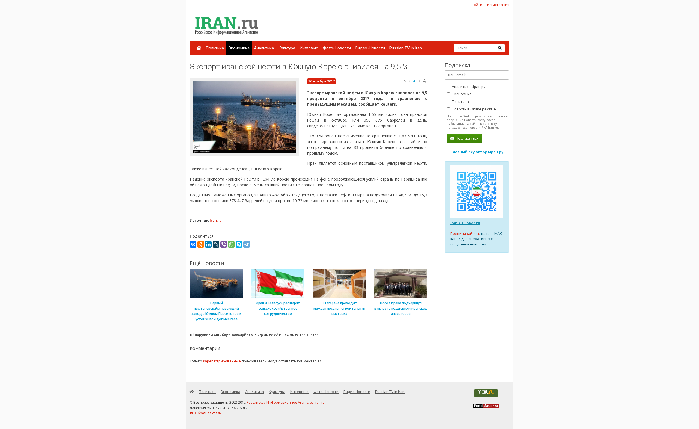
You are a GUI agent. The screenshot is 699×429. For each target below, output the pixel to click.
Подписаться (466, 138)
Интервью (309, 48)
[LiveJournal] (216, 244)
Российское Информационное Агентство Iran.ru (286, 402)
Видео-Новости (370, 48)
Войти (477, 4)
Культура (286, 48)
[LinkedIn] (208, 244)
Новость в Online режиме (473, 108)
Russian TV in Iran (405, 48)
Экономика (239, 48)
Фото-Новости (337, 48)
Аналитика (264, 48)
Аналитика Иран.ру (468, 86)
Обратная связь (207, 413)
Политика (215, 48)
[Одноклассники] (200, 244)
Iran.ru (215, 220)
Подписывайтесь (465, 233)
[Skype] (239, 244)
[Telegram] (246, 244)
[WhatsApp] (231, 244)
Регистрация (498, 4)
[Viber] (223, 244)
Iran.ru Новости (465, 222)
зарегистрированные (222, 361)
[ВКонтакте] (193, 244)
